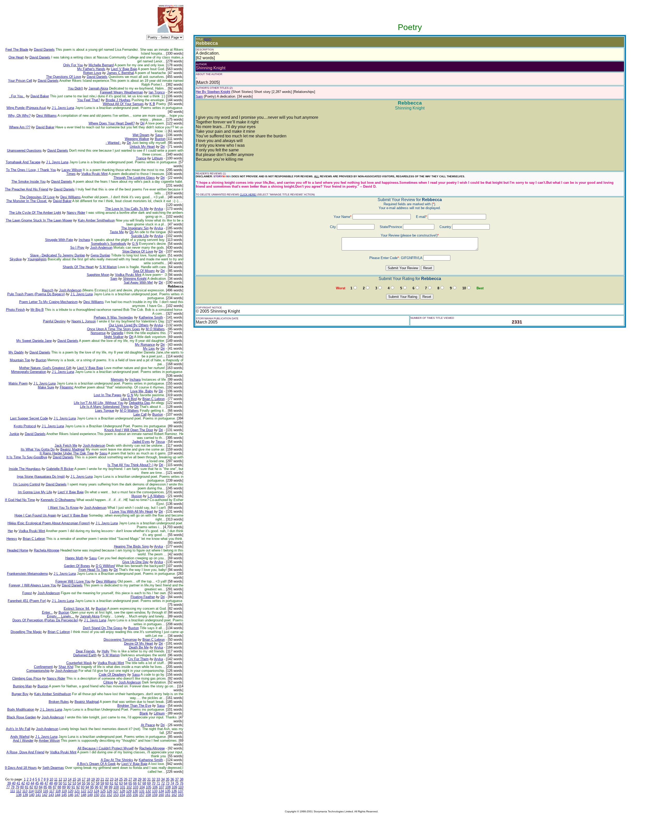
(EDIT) (207, 39)
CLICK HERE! (248, 194)
